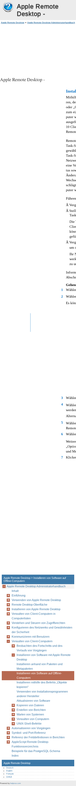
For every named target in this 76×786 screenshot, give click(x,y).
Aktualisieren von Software (33, 700)
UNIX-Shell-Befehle (29, 723)
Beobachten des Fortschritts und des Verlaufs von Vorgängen (39, 648)
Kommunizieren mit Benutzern (30, 636)
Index (15, 755)
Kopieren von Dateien (30, 705)
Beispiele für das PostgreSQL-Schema (36, 751)
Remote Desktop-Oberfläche (29, 604)
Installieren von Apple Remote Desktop (36, 609)
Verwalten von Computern (33, 719)
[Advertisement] (38, 50)
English (9, 771)
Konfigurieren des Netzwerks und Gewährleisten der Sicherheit (42, 630)
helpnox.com (15, 783)
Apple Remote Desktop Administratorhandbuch (51, 22)
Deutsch (9, 768)
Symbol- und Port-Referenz (29, 732)
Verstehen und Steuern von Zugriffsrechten (38, 622)
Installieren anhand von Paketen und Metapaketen (40, 666)
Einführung (18, 595)
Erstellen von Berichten (31, 709)
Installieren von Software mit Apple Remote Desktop (44, 657)
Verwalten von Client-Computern (32, 641)
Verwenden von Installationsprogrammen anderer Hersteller (42, 694)
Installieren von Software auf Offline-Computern (39, 675)
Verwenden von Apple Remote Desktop (36, 600)
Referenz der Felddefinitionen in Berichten (38, 737)
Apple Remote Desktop (8, 7)
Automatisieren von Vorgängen (31, 728)
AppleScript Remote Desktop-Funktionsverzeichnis (30, 744)
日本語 (9, 777)
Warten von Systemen (30, 714)
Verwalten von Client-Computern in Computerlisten (33, 616)
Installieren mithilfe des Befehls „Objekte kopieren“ (42, 684)
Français (10, 774)
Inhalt (15, 590)
